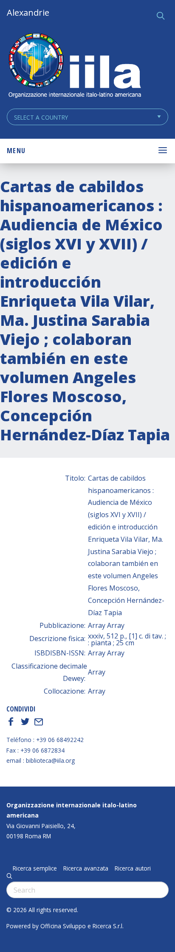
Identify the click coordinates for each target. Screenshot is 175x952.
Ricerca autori (133, 868)
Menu (16, 150)
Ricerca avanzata (85, 868)
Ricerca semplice (35, 868)
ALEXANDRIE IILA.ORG (74, 66)
